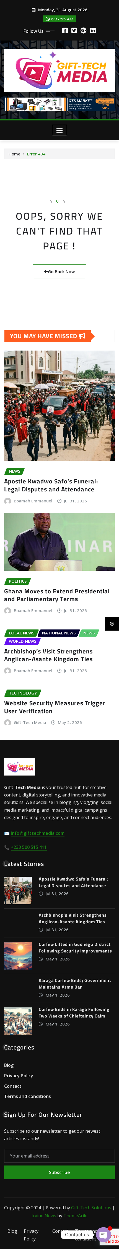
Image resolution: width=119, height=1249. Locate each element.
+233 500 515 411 (29, 847)
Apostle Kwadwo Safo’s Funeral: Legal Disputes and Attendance (51, 485)
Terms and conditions (27, 1096)
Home (14, 154)
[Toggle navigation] (59, 130)
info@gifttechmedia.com (37, 833)
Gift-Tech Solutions (91, 1208)
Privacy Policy (18, 1076)
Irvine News (44, 1216)
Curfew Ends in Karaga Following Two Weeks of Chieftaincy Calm (74, 1012)
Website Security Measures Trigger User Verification (54, 707)
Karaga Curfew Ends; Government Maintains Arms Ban (75, 983)
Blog (9, 1065)
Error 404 (36, 154)
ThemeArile (75, 1216)
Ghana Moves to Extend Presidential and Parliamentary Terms (57, 595)
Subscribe (59, 1172)
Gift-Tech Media (30, 722)
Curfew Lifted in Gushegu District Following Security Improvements (75, 947)
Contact (13, 1086)
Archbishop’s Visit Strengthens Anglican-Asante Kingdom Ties (48, 655)
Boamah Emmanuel (33, 501)
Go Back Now (61, 271)
